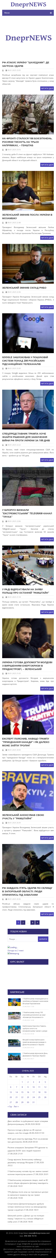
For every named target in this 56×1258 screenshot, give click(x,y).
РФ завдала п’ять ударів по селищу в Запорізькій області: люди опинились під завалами (27, 891)
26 (45, 1097)
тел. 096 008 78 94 (28, 1236)
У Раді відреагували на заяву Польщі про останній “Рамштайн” (25, 591)
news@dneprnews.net (39, 1233)
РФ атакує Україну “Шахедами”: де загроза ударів (25, 64)
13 (11, 1092)
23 (28, 1097)
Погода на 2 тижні (16, 950)
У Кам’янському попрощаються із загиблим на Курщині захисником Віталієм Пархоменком (35, 1001)
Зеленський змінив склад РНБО (24, 287)
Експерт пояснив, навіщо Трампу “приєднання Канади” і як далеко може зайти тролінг (25, 742)
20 (11, 1097)
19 (45, 1092)
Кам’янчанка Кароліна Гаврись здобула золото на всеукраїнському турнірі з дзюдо (35, 1028)
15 (22, 1092)
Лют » (16, 1106)
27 (11, 1102)
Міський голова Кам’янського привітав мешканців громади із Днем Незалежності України (34, 1042)
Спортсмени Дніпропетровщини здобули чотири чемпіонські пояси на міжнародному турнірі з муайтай (27, 1207)
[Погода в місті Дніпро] (28, 947)
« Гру (10, 1106)
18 (39, 1092)
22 (22, 1097)
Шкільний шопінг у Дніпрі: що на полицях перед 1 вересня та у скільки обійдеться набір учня (26, 1219)
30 (28, 1102)
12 (45, 1087)
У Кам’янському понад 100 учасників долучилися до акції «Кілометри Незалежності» (34, 1015)
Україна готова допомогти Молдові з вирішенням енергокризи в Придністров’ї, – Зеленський (27, 666)
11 (39, 1087)
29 (22, 1102)
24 (33, 1097)
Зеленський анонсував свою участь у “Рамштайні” (23, 817)
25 (39, 1097)
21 (16, 1097)
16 (28, 1092)
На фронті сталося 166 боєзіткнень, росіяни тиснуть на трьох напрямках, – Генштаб (27, 142)
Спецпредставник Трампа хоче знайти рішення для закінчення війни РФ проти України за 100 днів (26, 437)
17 (33, 1092)
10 (33, 1087)
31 (33, 1102)
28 (16, 1102)
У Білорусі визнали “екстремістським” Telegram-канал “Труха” (27, 513)
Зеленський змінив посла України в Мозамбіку (27, 216)
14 (16, 1092)
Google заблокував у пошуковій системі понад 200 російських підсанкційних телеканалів (25, 360)
